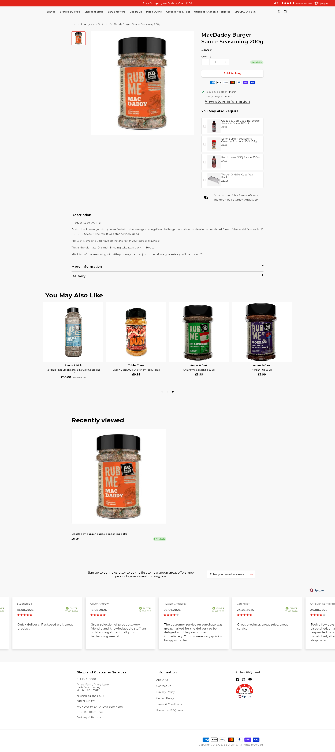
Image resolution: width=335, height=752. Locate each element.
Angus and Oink (93, 24)
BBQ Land (230, 744)
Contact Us (163, 686)
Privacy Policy (165, 692)
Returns (96, 717)
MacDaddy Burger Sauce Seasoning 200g (100, 533)
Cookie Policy (165, 698)
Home (75, 24)
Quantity (206, 56)
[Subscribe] (251, 574)
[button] (300, 3)
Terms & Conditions (169, 704)
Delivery (82, 717)
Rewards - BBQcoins (169, 710)
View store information (227, 101)
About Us (162, 679)
